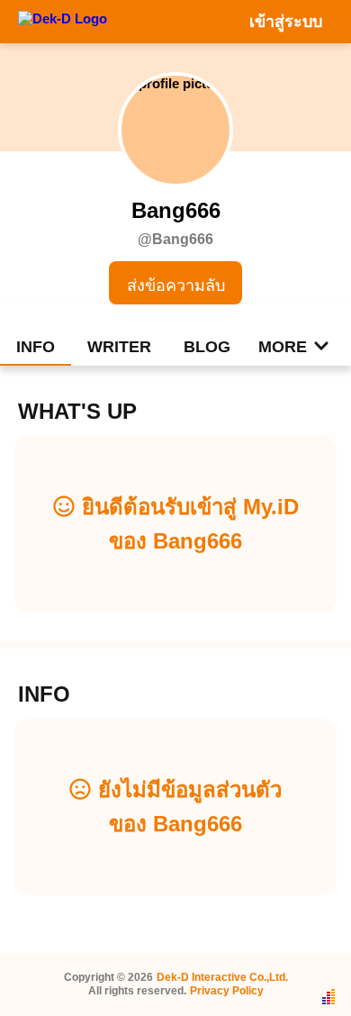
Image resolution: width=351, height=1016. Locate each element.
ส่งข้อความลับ (176, 286)
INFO (35, 347)
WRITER (119, 347)
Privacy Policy (227, 990)
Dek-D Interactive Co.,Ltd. (222, 977)
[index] (62, 20)
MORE (282, 347)
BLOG (207, 347)
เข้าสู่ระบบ (285, 22)
